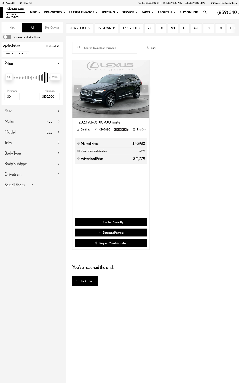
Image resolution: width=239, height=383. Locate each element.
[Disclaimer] (78, 143)
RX (149, 28)
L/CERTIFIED (131, 28)
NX (173, 28)
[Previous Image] (77, 88)
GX (196, 28)
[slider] (8, 77)
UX (208, 28)
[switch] (21, 37)
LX (220, 28)
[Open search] (211, 12)
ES (184, 28)
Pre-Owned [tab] (52, 27)
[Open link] (121, 129)
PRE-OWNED (106, 28)
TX (161, 28)
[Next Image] (144, 88)
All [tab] (32, 27)
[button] (78, 89)
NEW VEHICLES (79, 28)
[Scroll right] (235, 28)
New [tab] (12, 27)
